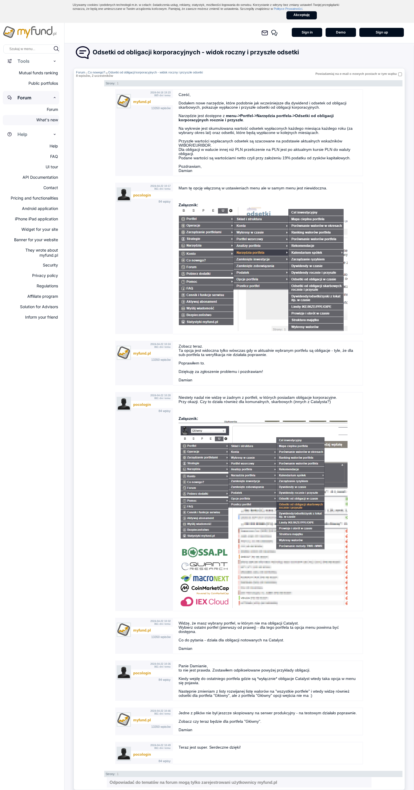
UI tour (52, 166)
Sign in (307, 32)
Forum (80, 72)
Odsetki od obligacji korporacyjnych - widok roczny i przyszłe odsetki (155, 72)
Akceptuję (301, 15)
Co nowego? (96, 72)
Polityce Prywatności (288, 8)
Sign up (382, 32)
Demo (341, 32)
